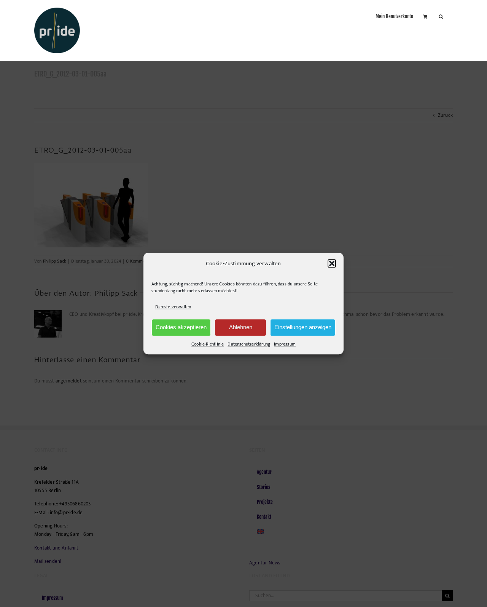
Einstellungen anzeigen (302, 327)
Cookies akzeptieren (181, 327)
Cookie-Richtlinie (207, 344)
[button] (332, 264)
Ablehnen (240, 327)
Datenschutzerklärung (249, 344)
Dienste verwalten (173, 307)
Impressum (285, 344)
